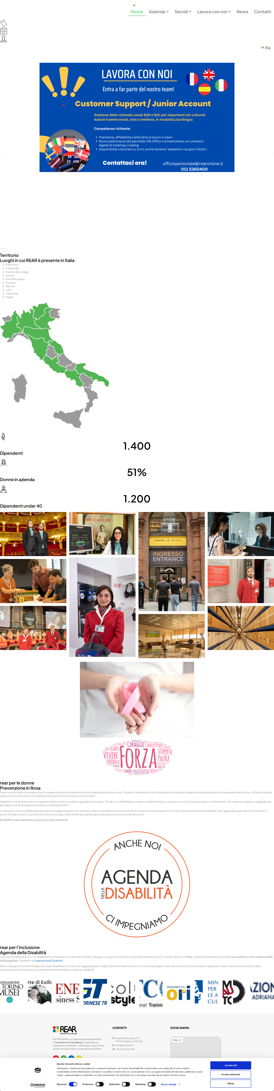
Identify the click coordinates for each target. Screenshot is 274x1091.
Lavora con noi (212, 11)
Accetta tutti (231, 1065)
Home (137, 11)
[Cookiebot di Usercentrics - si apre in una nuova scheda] (37, 1085)
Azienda (157, 11)
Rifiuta (230, 1083)
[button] (2, 154)
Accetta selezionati (230, 1074)
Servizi (181, 11)
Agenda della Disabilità (49, 960)
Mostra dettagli (168, 1084)
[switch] (100, 1084)
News (242, 11)
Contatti (262, 11)
